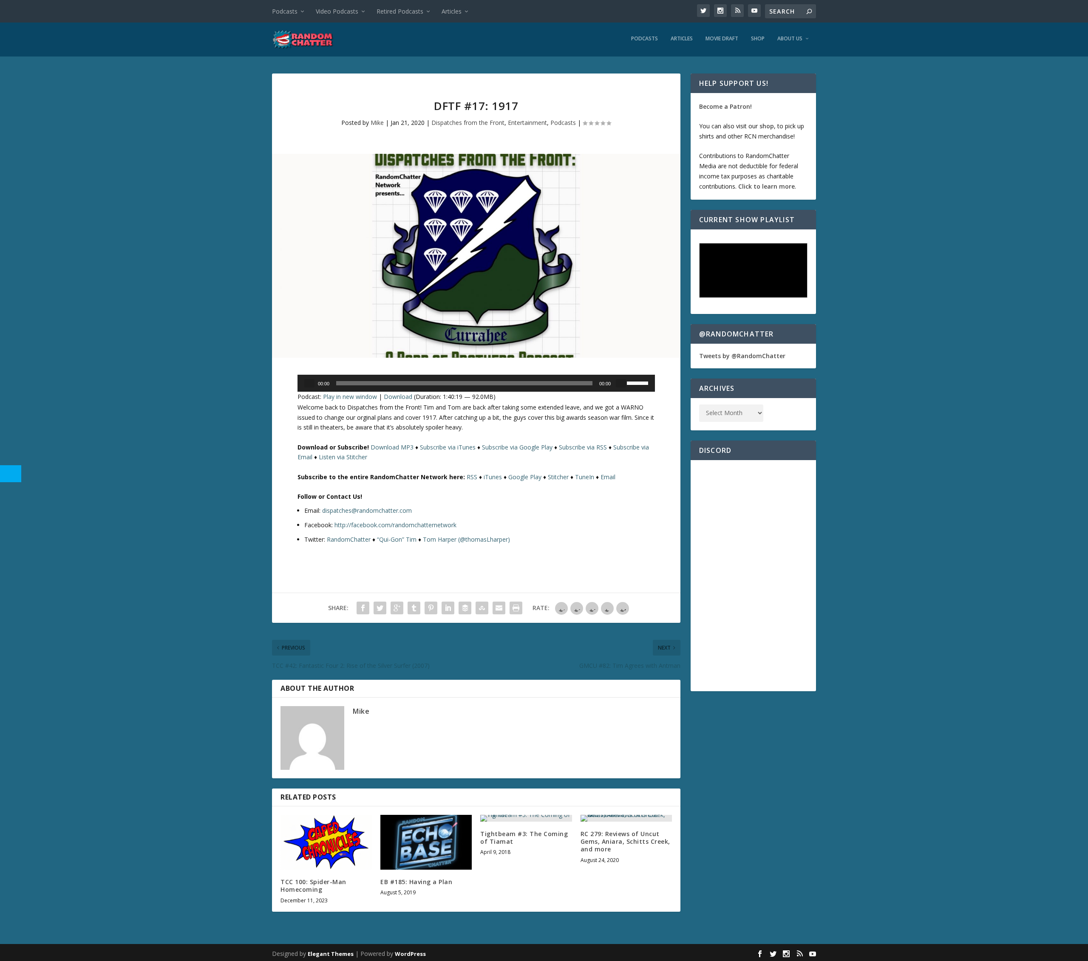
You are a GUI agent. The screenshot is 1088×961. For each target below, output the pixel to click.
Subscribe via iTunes (448, 447)
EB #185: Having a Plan (416, 882)
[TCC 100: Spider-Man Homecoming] (326, 842)
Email (608, 477)
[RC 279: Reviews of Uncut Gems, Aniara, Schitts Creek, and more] (626, 818)
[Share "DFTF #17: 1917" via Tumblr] (413, 607)
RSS (472, 477)
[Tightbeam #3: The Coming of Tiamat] (526, 818)
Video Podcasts (337, 11)
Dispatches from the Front (467, 123)
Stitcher (558, 477)
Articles (452, 11)
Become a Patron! (725, 106)
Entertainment (527, 123)
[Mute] (621, 383)
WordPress (410, 954)
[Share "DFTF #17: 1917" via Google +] (396, 607)
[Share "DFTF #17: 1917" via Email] (498, 607)
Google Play (524, 477)
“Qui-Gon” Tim (396, 539)
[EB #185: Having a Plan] (426, 842)
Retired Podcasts (400, 11)
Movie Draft (722, 38)
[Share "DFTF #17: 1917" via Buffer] (464, 607)
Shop (758, 38)
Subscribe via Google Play (517, 447)
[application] (476, 383)
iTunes (493, 477)
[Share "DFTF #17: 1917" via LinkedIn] (447, 607)
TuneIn (584, 477)
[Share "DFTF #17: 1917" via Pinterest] (430, 607)
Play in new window (350, 397)
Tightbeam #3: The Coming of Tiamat (524, 837)
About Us (789, 38)
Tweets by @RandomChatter (742, 356)
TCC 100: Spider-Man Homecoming (313, 885)
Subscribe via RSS (583, 447)
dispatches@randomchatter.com (367, 510)
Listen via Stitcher (343, 457)
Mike (377, 123)
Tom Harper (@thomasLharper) (466, 539)
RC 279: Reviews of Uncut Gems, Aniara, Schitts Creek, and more (625, 841)
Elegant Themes (331, 954)
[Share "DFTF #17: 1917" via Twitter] (379, 607)
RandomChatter (349, 539)
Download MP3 (392, 447)
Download (398, 397)
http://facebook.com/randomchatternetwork (395, 525)
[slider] (639, 382)
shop (766, 126)
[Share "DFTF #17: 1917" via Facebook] (362, 607)
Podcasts (285, 11)
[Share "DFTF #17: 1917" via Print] (515, 607)
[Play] (309, 383)
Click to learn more (766, 186)
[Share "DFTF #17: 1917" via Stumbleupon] (481, 607)
